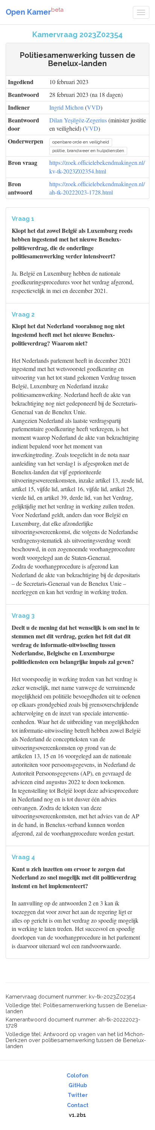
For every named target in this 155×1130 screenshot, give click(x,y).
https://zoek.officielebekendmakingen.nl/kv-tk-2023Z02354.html (97, 166)
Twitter (78, 1095)
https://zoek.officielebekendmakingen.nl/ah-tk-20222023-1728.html (97, 188)
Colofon (77, 1076)
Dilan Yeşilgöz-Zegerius (78, 120)
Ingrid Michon (66, 107)
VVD (93, 107)
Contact (77, 1105)
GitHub (77, 1085)
